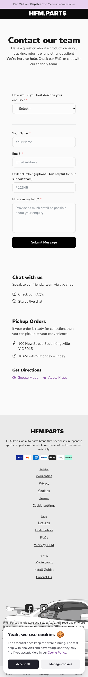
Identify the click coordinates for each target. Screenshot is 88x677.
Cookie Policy (57, 652)
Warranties (44, 476)
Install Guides (44, 569)
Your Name (20, 133)
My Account (44, 562)
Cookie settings (44, 505)
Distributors (44, 530)
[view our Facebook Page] (29, 608)
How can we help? (25, 199)
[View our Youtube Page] (59, 608)
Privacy (44, 483)
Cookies (44, 491)
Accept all (23, 664)
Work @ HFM (44, 545)
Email (16, 154)
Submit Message (44, 242)
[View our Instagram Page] (44, 608)
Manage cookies (60, 664)
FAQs (44, 537)
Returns (44, 523)
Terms (44, 498)
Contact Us (44, 577)
